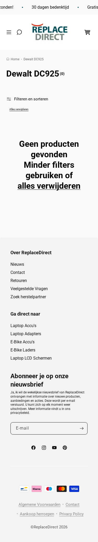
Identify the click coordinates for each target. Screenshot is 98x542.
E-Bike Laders (22, 350)
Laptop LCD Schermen (31, 358)
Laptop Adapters (25, 333)
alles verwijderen (49, 186)
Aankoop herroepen (37, 514)
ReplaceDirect (46, 527)
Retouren (18, 280)
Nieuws (17, 264)
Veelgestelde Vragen (29, 288)
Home (15, 59)
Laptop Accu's (23, 325)
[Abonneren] (81, 428)
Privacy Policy (71, 514)
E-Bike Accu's (22, 341)
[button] (10, 32)
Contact (17, 272)
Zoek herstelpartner (28, 296)
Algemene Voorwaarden (39, 504)
